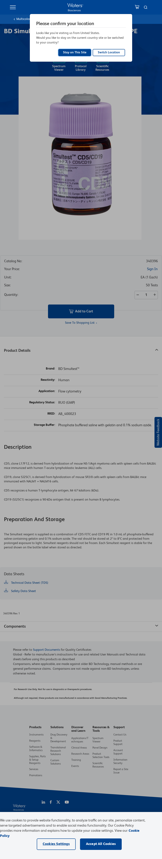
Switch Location (109, 52)
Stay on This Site (74, 52)
